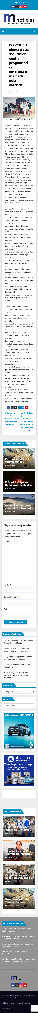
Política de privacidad (23, 1003)
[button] (30, 31)
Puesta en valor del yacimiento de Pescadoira (17, 462)
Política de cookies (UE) (9, 1008)
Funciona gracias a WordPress (12, 995)
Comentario (9, 541)
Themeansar (19, 998)
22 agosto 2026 (13, 905)
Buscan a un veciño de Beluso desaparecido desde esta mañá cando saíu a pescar (12, 418)
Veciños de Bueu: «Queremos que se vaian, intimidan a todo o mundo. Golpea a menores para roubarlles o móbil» (26, 421)
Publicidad (5, 1003)
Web (5, 609)
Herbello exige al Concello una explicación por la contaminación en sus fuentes (17, 675)
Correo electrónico (11, 597)
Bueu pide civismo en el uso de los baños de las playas (19, 508)
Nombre (7, 585)
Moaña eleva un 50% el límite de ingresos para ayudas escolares (19, 854)
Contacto (12, 1003)
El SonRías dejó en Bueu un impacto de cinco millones (17, 485)
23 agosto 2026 (13, 833)
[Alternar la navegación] (34, 31)
